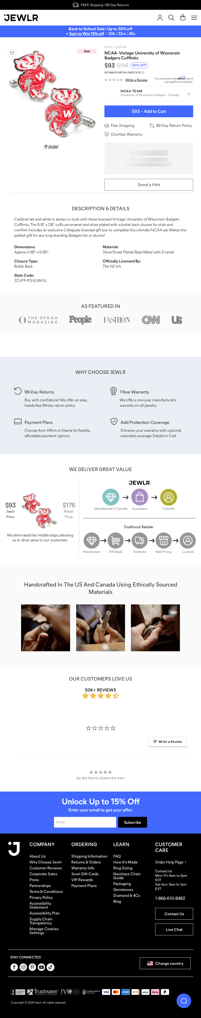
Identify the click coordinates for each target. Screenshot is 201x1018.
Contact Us (174, 914)
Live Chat (174, 929)
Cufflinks (121, 46)
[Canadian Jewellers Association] (91, 992)
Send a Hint (149, 185)
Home (108, 46)
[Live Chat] (183, 1000)
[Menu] (194, 18)
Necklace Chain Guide (127, 876)
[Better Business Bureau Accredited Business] (17, 992)
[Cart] (182, 18)
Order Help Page (169, 862)
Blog (117, 901)
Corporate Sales (43, 874)
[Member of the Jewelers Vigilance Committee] (70, 992)
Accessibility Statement (40, 905)
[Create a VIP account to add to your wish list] (12, 53)
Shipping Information (89, 856)
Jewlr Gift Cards (85, 874)
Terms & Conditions (46, 891)
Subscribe (132, 822)
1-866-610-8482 (170, 898)
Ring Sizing (122, 868)
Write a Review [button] (170, 741)
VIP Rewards (82, 880)
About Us (37, 856)
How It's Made (125, 862)
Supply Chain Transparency (40, 921)
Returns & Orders (86, 862)
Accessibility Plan (44, 913)
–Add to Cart (149, 111)
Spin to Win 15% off (86, 34)
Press (34, 880)
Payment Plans (84, 885)
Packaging (122, 884)
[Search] (171, 18)
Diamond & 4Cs (126, 895)
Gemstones (123, 889)
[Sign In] (160, 18)
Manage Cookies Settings (44, 931)
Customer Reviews (45, 868)
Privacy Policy (41, 897)
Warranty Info (82, 868)
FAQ (117, 856)
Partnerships (40, 885)
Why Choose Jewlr (45, 862)
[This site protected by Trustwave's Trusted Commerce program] (43, 992)
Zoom (53, 146)
